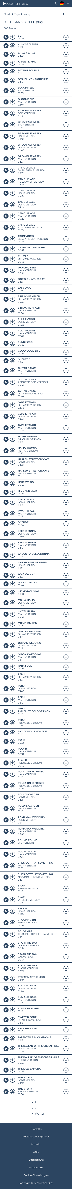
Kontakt (36, 1144)
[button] (55, 3)
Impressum (36, 1167)
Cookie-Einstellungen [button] (36, 1175)
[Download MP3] (12, 37)
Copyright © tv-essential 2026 (36, 1183)
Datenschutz (36, 1159)
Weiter (39, 1113)
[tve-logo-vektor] (15, 3)
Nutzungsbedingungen (36, 1136)
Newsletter (36, 1129)
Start (7, 14)
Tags (17, 14)
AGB (36, 1152)
